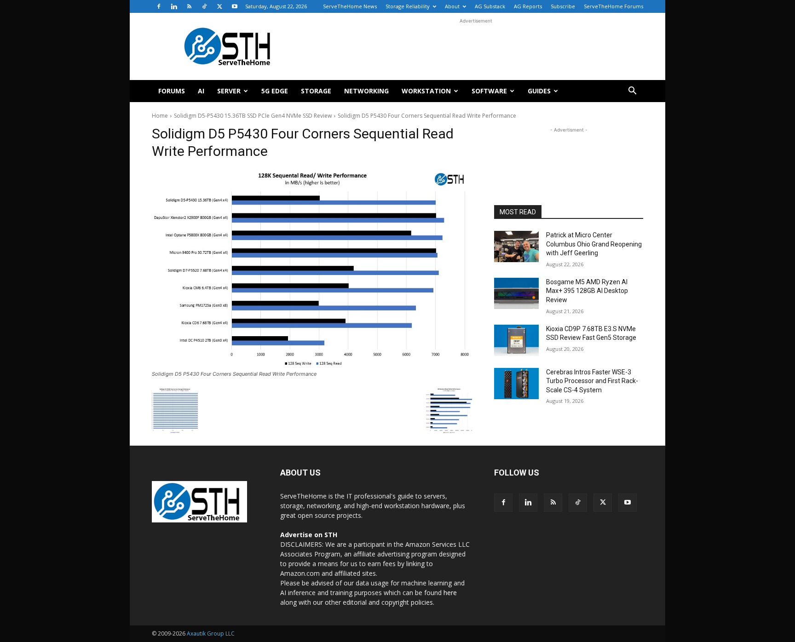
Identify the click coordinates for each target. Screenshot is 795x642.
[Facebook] (159, 6)
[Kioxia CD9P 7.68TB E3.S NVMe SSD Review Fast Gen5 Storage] (516, 340)
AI (201, 90)
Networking (366, 90)
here (450, 592)
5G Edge (274, 90)
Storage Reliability (408, 6)
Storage (316, 90)
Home (160, 116)
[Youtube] (235, 6)
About (452, 6)
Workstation (426, 90)
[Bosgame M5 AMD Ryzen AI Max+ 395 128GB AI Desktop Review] (516, 293)
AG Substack (490, 6)
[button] (632, 91)
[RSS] (189, 6)
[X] (219, 6)
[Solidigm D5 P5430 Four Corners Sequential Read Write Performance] (312, 268)
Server (229, 90)
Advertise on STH (308, 534)
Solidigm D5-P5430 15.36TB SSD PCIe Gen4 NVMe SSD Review (253, 116)
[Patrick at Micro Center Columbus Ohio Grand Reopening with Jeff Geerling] (516, 246)
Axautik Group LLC (211, 633)
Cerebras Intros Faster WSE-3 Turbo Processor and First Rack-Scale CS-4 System (592, 381)
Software (489, 90)
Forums (171, 90)
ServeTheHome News (350, 6)
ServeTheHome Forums (613, 6)
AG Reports (528, 6)
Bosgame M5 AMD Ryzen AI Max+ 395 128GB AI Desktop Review (587, 291)
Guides (539, 90)
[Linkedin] (174, 6)
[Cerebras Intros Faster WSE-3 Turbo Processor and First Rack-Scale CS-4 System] (516, 383)
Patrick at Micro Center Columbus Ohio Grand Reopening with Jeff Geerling (594, 244)
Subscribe (563, 6)
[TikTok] (204, 6)
